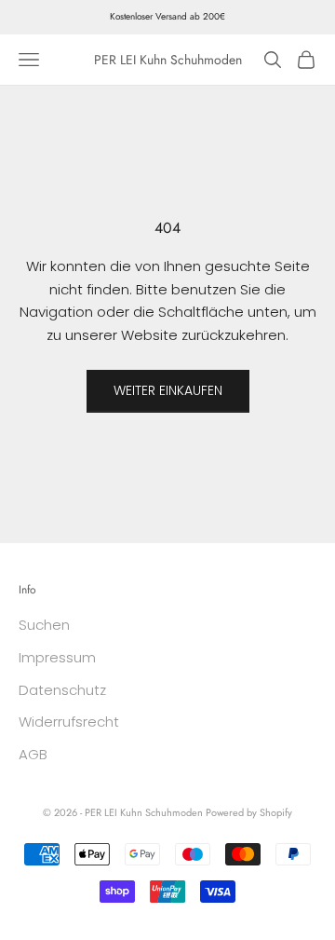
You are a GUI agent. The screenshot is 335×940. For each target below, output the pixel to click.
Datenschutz (62, 690)
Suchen (44, 624)
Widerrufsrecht (69, 721)
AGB (33, 754)
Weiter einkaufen (168, 390)
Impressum (57, 657)
